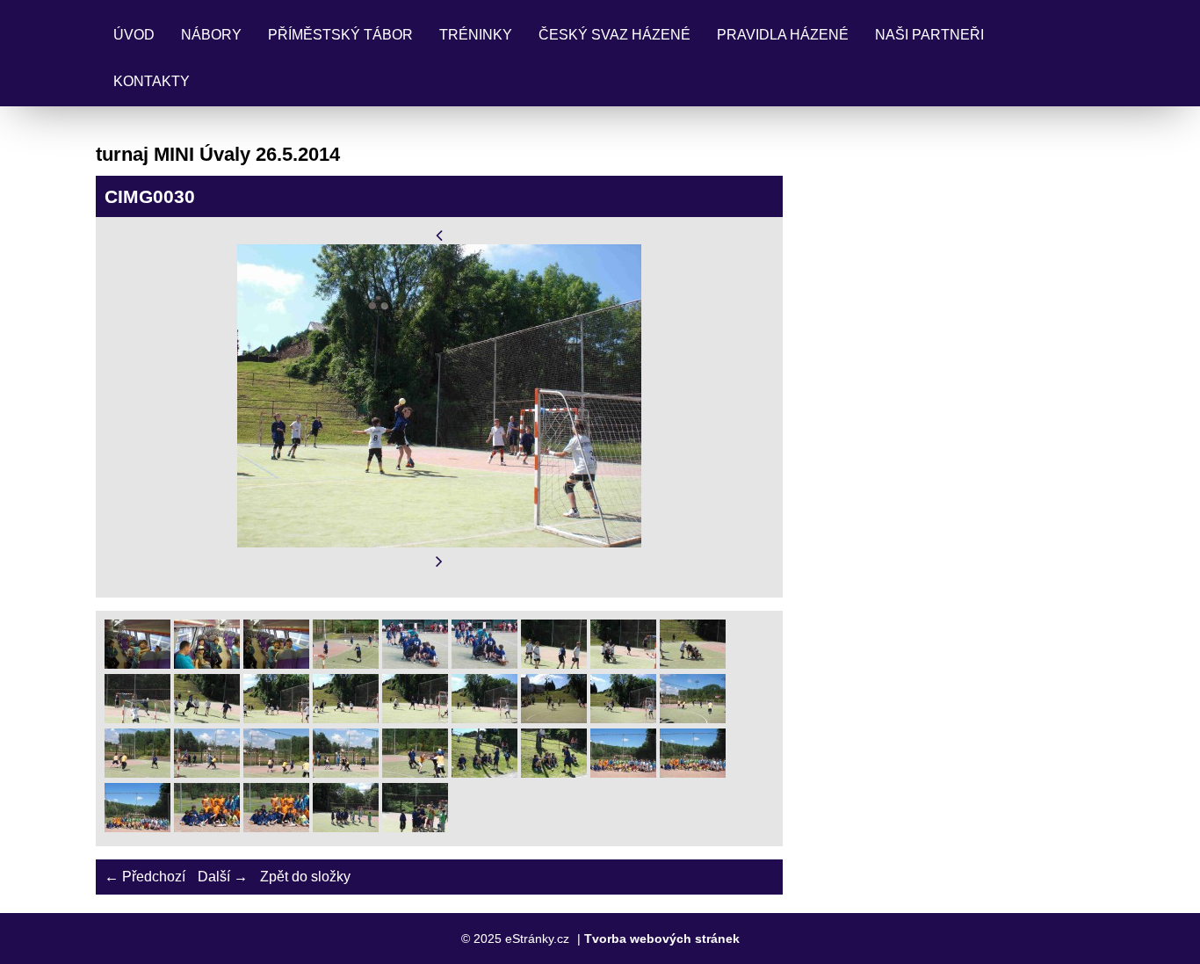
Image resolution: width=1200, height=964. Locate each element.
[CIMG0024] (693, 663)
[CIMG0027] (276, 718)
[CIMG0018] (415, 663)
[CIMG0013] (137, 663)
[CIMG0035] (207, 772)
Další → (223, 876)
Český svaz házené (614, 34)
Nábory (211, 34)
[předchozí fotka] (439, 235)
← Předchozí (145, 876)
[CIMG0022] (623, 663)
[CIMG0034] (137, 772)
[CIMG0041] (623, 772)
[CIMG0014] (207, 663)
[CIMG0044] (207, 827)
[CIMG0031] (554, 718)
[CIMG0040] (554, 772)
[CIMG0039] (484, 772)
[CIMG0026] (207, 718)
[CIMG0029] (415, 718)
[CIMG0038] (415, 772)
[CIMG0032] (623, 718)
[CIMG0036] (276, 772)
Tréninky (475, 34)
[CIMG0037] (346, 772)
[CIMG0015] (276, 663)
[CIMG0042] (693, 772)
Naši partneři (929, 34)
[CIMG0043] (137, 827)
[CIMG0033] (693, 718)
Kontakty (151, 81)
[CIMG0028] (346, 718)
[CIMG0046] (346, 827)
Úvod (134, 34)
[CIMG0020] (554, 663)
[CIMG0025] (137, 718)
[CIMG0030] (484, 718)
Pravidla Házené (783, 34)
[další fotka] (439, 562)
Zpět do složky (305, 876)
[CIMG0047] (415, 827)
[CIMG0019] (484, 663)
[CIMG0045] (276, 827)
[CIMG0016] (346, 663)
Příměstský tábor (340, 34)
